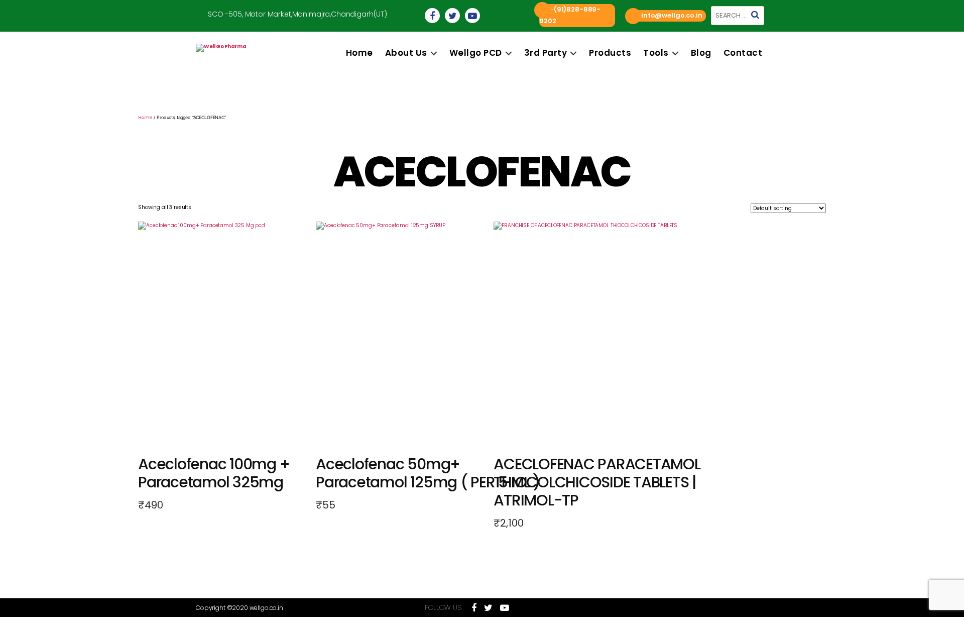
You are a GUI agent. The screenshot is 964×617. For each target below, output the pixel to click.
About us (406, 53)
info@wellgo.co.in (671, 15)
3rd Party (545, 53)
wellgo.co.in (266, 607)
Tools (656, 53)
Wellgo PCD (475, 53)
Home (359, 53)
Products (610, 53)
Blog (701, 53)
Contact (743, 53)
